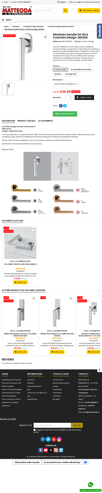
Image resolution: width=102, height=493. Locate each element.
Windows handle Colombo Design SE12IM (57, 335)
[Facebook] (40, 450)
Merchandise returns (61, 383)
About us (30, 380)
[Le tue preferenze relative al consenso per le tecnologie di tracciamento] (99, 369)
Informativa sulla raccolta (27, 462)
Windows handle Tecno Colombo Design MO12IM (20, 335)
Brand (77, 41)
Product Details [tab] (26, 120)
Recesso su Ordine (8, 419)
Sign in (79, 2)
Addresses (57, 393)
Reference (57, 41)
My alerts (56, 399)
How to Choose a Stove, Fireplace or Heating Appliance (11, 402)
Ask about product (65, 113)
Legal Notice (32, 399)
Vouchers (57, 396)
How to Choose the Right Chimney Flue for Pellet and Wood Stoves (12, 392)
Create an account (92, 2)
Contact (5, 2)
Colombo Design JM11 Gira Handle (20, 264)
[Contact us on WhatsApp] (90, 485)
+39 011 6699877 (24, 2)
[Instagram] (56, 450)
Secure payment (34, 386)
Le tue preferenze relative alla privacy (62, 462)
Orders (56, 386)
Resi (29, 389)
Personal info (58, 380)
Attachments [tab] (45, 120)
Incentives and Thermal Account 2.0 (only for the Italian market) (11, 383)
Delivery (30, 383)
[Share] (61, 106)
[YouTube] (46, 450)
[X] (51, 450)
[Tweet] (65, 106)
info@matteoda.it (91, 412)
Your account (61, 373)
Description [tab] (8, 120)
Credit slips (57, 389)
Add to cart (83, 97)
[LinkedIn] (61, 450)
